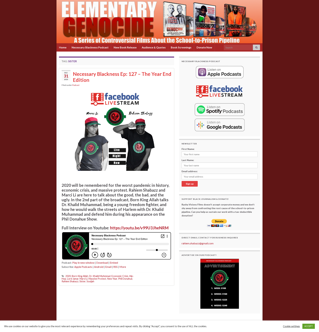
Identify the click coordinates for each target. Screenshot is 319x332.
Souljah (90, 281)
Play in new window (83, 262)
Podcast (75, 85)
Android (98, 266)
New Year (112, 278)
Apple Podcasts (83, 266)
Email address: (190, 171)
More (122, 266)
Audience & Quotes (154, 47)
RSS (115, 266)
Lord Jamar (73, 278)
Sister (82, 281)
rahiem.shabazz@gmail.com (197, 243)
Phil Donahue (125, 278)
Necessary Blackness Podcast (90, 47)
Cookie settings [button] (291, 326)
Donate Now (204, 47)
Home (62, 47)
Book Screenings (181, 47)
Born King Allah (80, 276)
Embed (114, 262)
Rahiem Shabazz (70, 281)
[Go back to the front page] (159, 21)
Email (108, 266)
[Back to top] (311, 324)
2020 (68, 276)
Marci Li (84, 278)
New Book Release (125, 47)
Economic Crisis (119, 276)
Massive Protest (97, 278)
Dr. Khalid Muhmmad (99, 276)
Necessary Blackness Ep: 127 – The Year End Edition (122, 77)
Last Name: (188, 160)
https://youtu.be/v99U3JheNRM (139, 227)
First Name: (188, 149)
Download (102, 262)
